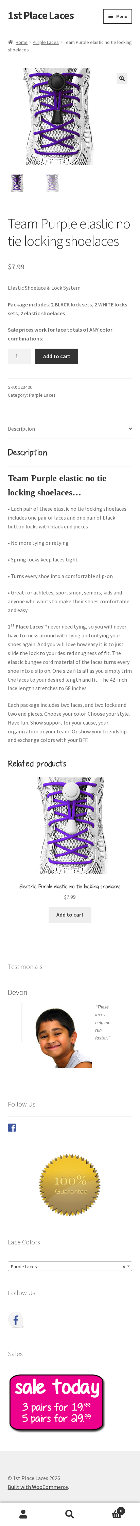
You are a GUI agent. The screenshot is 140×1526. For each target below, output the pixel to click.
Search (70, 1514)
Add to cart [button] (70, 914)
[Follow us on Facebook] (12, 1128)
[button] (122, 78)
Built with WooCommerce (38, 1486)
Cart (107, 1508)
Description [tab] (21, 428)
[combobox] (70, 1266)
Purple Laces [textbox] (68, 1266)
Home (22, 42)
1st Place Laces (41, 15)
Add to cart (56, 356)
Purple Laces (46, 42)
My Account (23, 1514)
